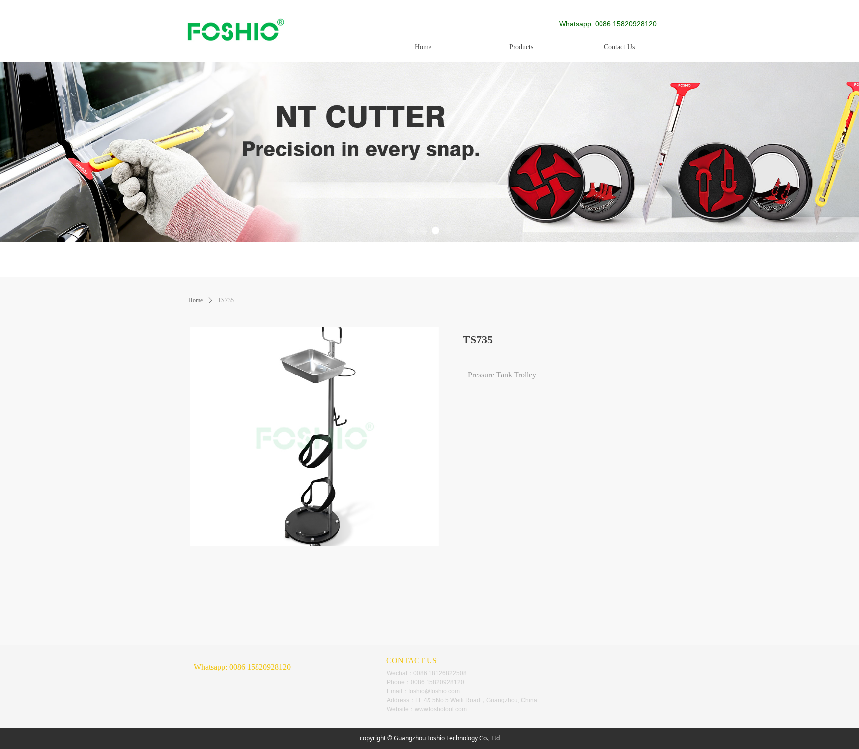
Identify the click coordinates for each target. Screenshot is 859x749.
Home (195, 300)
